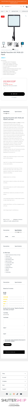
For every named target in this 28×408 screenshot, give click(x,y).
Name (4, 327)
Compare (14, 97)
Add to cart (15, 93)
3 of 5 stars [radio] (6, 314)
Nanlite (13, 236)
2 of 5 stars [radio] (4, 314)
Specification (18, 111)
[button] (25, 16)
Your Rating (5, 312)
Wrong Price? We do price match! (10, 85)
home (2, 11)
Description (6, 111)
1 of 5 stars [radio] (3, 314)
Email (4, 333)
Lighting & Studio (14, 11)
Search (21, 6)
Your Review (5, 317)
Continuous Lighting (4, 50)
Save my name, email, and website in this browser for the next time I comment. (15, 340)
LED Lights (10, 50)
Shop (7, 11)
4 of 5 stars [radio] (7, 314)
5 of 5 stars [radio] (8, 314)
